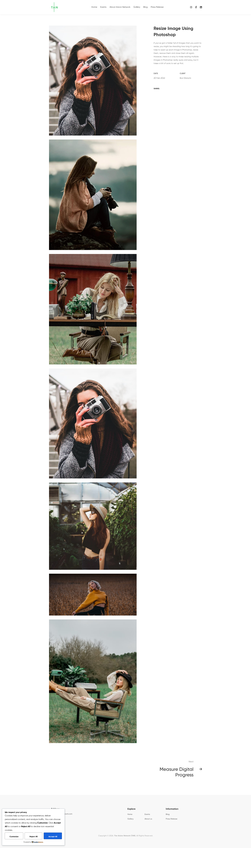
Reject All (34, 837)
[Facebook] (196, 7)
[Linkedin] (201, 7)
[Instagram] (191, 7)
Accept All (53, 837)
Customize (14, 837)
